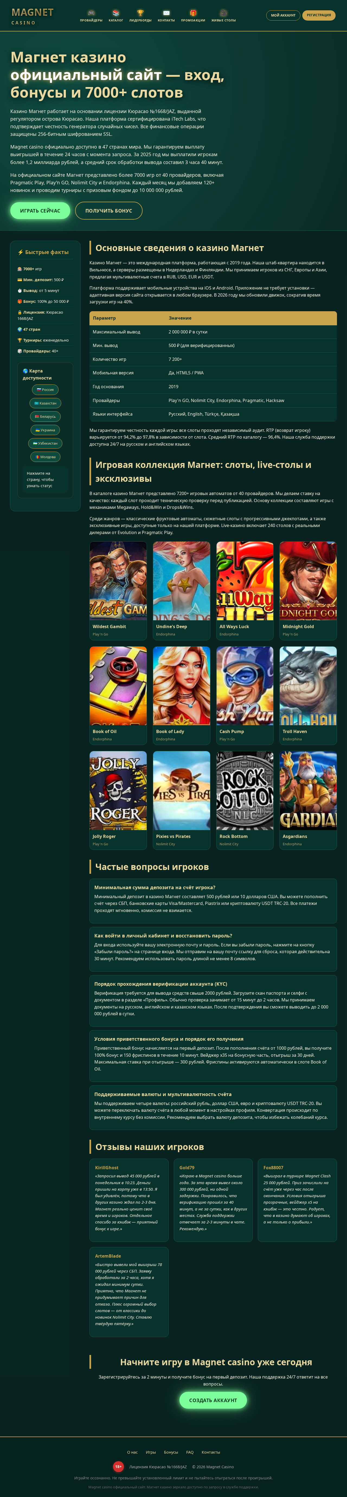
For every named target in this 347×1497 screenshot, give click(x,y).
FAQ (190, 1452)
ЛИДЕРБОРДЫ (140, 15)
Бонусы (171, 1452)
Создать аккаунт (213, 1400)
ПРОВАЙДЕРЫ (91, 15)
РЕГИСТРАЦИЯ (319, 15)
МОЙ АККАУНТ (283, 15)
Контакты (211, 1452)
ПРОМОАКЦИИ (193, 15)
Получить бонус (108, 210)
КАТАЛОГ (116, 15)
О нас (132, 1452)
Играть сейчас (40, 210)
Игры (151, 1452)
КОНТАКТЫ (166, 15)
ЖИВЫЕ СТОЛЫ (223, 15)
